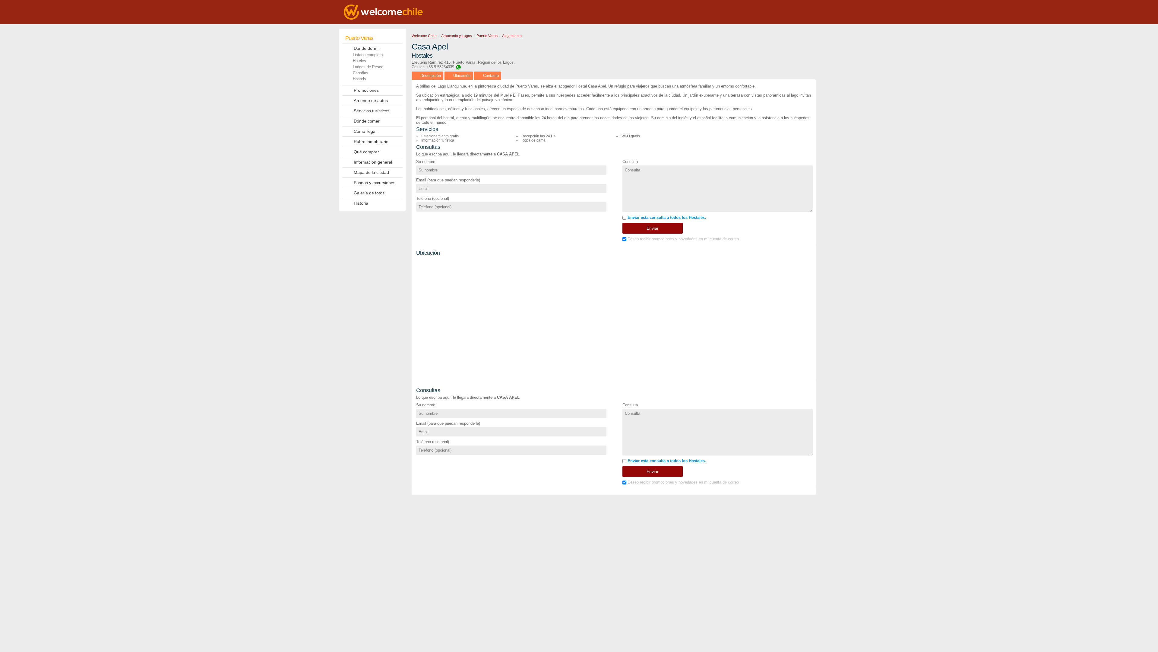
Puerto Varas (359, 38)
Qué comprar (366, 151)
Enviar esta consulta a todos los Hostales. (666, 217)
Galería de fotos (369, 192)
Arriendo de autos (371, 100)
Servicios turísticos (371, 110)
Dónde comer (367, 121)
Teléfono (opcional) (432, 198)
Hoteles (359, 61)
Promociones (366, 90)
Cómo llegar (365, 131)
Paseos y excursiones (374, 182)
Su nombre (425, 161)
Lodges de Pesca (368, 67)
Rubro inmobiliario (371, 141)
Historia (361, 203)
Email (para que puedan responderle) (448, 180)
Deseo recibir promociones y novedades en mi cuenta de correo (682, 239)
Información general (373, 162)
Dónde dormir (367, 48)
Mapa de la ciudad (371, 172)
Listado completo (368, 55)
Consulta (630, 161)
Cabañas (360, 73)
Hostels (359, 79)
